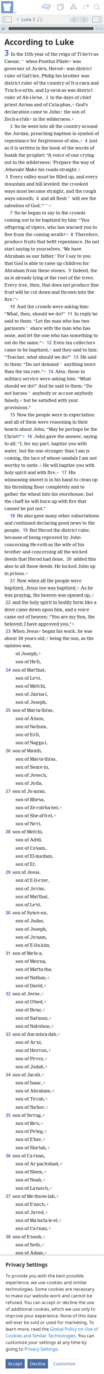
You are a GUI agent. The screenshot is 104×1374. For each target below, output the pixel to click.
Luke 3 (28, 19)
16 (30, 436)
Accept (15, 1364)
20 (69, 559)
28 (8, 832)
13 (76, 357)
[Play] (3, 28)
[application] (52, 28)
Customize (64, 1364)
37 (8, 1196)
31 (8, 953)
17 (64, 472)
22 (8, 602)
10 (13, 306)
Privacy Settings (41, 1349)
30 (8, 913)
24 (8, 670)
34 (8, 1075)
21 (13, 581)
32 (8, 994)
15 (13, 415)
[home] (8, 7)
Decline (37, 1364)
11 (70, 314)
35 (8, 1115)
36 (8, 1156)
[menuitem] (8, 7)
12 (49, 343)
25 (8, 710)
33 (8, 1034)
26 (8, 751)
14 (51, 371)
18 (13, 516)
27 (8, 791)
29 (8, 872)
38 (8, 1237)
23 (8, 631)
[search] (97, 7)
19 (26, 530)
